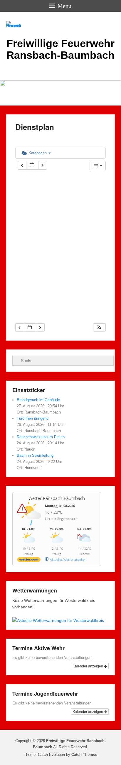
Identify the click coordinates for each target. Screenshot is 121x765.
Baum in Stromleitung (35, 455)
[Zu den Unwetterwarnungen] (30, 524)
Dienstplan (34, 126)
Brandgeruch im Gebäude (38, 400)
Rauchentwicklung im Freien (41, 437)
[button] (99, 328)
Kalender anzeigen (88, 665)
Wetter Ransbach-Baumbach (56, 498)
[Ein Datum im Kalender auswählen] (32, 165)
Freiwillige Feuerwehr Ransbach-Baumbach (60, 49)
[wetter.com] (29, 560)
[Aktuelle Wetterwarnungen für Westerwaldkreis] (58, 620)
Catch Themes (84, 754)
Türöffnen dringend (32, 418)
